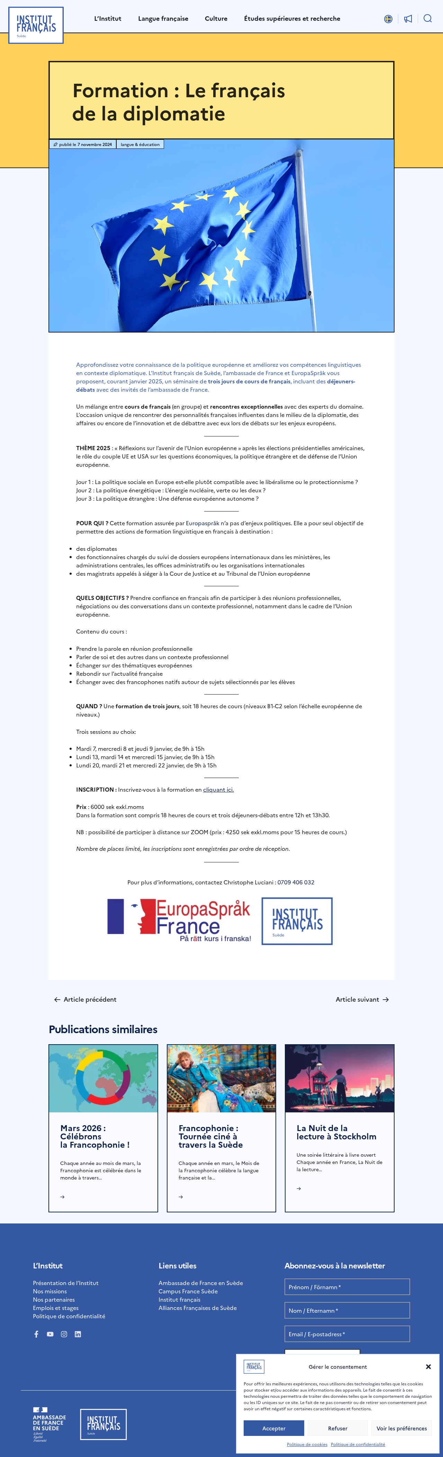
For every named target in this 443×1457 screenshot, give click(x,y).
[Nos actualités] (408, 19)
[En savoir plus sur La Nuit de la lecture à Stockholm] (340, 1078)
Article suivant (362, 999)
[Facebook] (36, 1334)
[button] (428, 1366)
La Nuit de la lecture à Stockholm (337, 1131)
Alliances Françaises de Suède (198, 1307)
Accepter (274, 1428)
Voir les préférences (402, 1428)
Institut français (179, 1299)
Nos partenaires (54, 1299)
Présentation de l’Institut (66, 1282)
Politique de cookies (307, 1444)
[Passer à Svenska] (388, 18)
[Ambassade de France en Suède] (49, 1439)
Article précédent (85, 999)
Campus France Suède (188, 1291)
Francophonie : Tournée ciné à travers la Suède (211, 1136)
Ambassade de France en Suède (201, 1282)
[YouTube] (50, 1334)
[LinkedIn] (77, 1334)
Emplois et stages (56, 1307)
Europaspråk (202, 523)
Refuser (337, 1428)
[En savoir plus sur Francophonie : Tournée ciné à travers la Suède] (222, 1078)
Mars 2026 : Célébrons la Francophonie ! (95, 1136)
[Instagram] (64, 1334)
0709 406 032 (296, 882)
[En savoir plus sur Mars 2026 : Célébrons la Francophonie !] (103, 1078)
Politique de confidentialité (358, 1444)
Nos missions (50, 1291)
